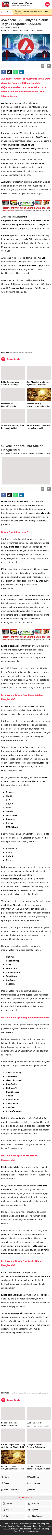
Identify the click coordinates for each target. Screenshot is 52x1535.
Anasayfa (6, 27)
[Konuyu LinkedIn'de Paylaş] (21, 72)
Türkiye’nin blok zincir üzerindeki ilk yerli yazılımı (38, 1467)
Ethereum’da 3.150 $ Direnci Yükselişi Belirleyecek (10, 406)
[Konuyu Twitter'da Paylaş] (9, 72)
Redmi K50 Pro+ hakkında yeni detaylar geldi (38, 426)
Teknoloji (15, 27)
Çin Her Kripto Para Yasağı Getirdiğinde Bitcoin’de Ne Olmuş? (13, 1447)
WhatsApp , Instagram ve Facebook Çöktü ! (12, 426)
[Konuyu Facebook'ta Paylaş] (3, 72)
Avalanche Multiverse (24, 352)
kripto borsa (33, 1393)
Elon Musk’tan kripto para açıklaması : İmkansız (38, 383)
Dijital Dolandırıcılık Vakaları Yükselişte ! (10, 383)
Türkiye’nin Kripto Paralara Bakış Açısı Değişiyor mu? (36, 1447)
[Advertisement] (26, 321)
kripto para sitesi (43, 1393)
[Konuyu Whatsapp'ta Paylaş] (15, 72)
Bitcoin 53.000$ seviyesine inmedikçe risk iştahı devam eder (38, 406)
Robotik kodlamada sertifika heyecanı (10, 1424)
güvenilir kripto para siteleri (19, 1393)
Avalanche (13, 352)
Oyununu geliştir (34, 1423)
